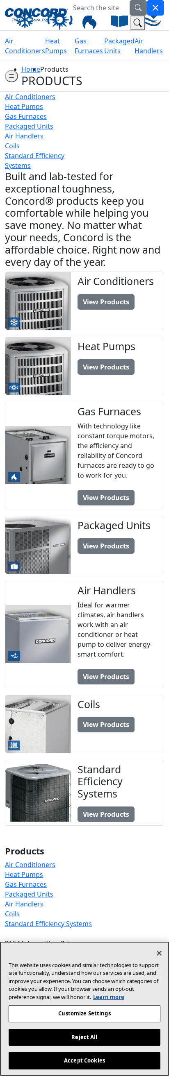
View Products (106, 301)
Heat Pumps (24, 874)
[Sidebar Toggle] (11, 76)
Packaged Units (29, 894)
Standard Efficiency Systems (48, 923)
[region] (84, 1009)
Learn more (108, 997)
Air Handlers (24, 903)
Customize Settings (84, 1013)
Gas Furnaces (26, 884)
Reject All (84, 1037)
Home (30, 69)
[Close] (159, 953)
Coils (12, 913)
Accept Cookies (84, 1060)
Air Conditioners (30, 864)
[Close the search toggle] (155, 8)
